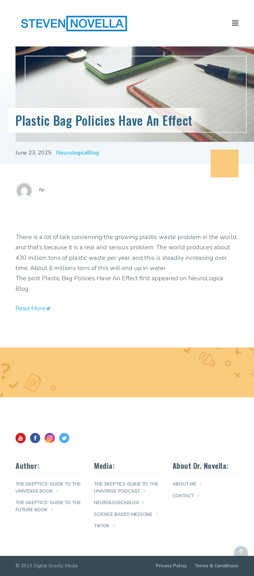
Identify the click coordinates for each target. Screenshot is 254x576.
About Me (184, 484)
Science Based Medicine (123, 514)
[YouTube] (20, 438)
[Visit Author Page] (24, 190)
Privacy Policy (171, 566)
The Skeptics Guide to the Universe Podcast (126, 487)
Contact (183, 496)
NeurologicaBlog (77, 152)
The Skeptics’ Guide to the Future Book (48, 506)
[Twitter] (64, 438)
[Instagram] (50, 438)
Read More (30, 308)
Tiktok (102, 526)
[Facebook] (35, 438)
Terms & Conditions (217, 566)
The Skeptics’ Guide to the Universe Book (48, 487)
